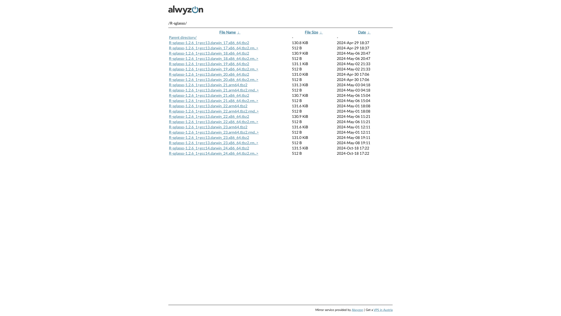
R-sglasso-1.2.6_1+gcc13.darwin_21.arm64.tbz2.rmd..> (214, 90)
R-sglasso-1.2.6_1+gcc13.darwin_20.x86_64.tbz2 (209, 74)
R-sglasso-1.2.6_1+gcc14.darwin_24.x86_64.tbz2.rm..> (213, 153)
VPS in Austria (383, 310)
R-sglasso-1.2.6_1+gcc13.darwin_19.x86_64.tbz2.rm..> (213, 69)
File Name (227, 32)
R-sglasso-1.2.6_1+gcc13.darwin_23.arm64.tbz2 (208, 127)
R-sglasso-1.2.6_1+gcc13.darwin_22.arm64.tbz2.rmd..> (214, 111)
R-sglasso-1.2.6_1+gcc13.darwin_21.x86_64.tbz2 (209, 95)
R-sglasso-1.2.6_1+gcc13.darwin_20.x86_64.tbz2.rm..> (213, 80)
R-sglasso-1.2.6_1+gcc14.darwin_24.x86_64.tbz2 (209, 148)
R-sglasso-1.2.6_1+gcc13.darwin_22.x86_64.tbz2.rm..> (213, 122)
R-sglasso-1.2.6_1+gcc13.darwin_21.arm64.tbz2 (208, 85)
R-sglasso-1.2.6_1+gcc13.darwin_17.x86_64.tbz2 (209, 43)
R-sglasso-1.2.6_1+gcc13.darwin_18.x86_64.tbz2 (209, 53)
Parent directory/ (183, 38)
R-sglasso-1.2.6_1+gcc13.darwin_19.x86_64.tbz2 (209, 64)
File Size (311, 32)
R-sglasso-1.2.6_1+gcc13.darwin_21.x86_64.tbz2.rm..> (213, 101)
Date (362, 32)
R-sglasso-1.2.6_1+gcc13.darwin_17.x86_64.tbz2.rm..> (213, 48)
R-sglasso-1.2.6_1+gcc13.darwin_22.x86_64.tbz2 (209, 116)
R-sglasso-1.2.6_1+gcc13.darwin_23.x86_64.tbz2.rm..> (213, 143)
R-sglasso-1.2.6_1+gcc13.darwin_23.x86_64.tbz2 (209, 138)
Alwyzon (357, 310)
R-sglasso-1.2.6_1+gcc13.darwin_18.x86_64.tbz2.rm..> (213, 59)
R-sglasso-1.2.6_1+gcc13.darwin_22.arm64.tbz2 (208, 106)
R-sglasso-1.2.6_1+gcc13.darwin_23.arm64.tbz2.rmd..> (214, 132)
